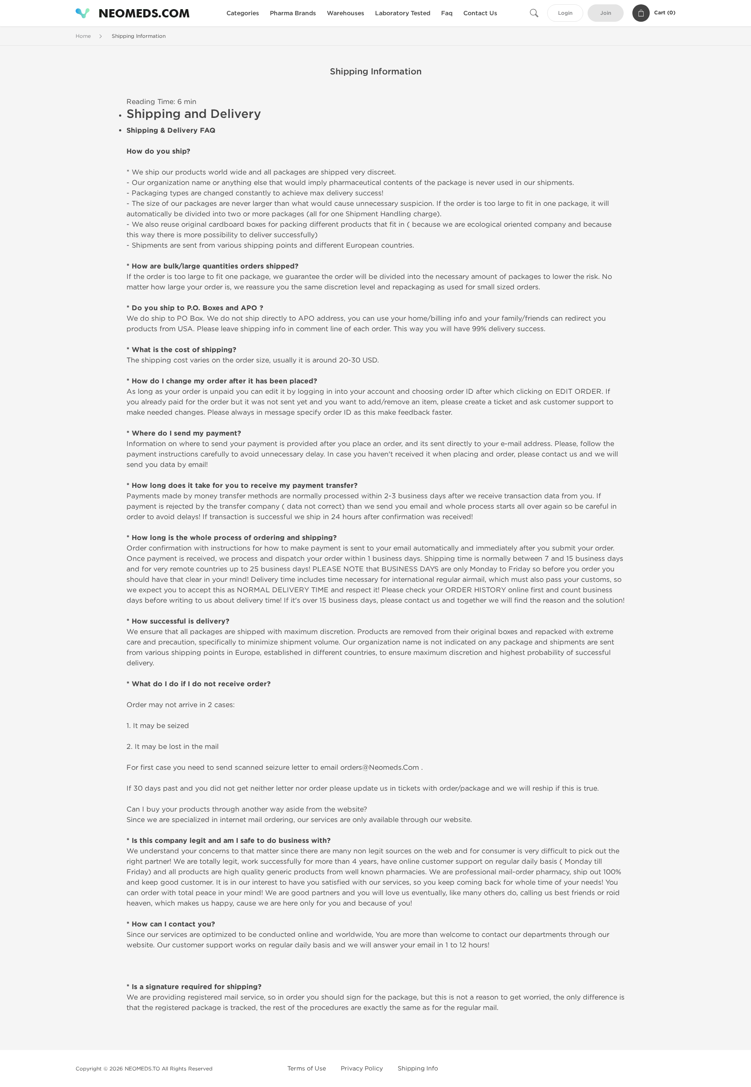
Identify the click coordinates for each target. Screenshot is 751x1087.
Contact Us (480, 13)
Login (565, 13)
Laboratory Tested (402, 13)
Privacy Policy (362, 1068)
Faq (446, 13)
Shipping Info (418, 1068)
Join (605, 13)
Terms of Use (306, 1068)
